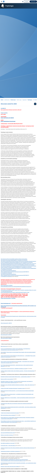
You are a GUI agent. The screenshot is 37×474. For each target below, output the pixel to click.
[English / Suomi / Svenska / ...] (23, 1)
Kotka (2, 99)
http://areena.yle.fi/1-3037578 (6, 334)
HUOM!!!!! (3, 108)
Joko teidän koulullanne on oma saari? (8, 443)
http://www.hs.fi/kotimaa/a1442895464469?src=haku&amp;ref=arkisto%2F (14, 260)
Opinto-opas (19, 99)
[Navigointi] (1, 1)
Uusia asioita (4, 113)
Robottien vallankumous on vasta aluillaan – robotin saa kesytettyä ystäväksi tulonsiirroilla (17, 397)
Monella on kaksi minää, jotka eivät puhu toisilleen (10, 466)
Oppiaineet (25, 99)
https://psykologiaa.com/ (6, 303)
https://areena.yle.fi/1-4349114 (6, 323)
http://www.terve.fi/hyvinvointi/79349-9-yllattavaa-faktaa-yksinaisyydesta (14, 258)
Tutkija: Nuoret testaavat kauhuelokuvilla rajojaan (10, 412)
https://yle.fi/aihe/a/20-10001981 (7, 117)
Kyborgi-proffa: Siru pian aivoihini (7, 379)
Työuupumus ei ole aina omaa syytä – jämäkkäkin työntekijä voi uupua (13, 368)
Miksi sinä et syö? (4, 346)
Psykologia (30, 99)
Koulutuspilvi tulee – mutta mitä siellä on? (8, 445)
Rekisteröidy (33, 1)
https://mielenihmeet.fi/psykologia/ (8, 121)
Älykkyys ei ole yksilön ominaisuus (7, 435)
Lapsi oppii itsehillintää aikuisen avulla (8, 432)
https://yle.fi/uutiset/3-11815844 (8, 298)
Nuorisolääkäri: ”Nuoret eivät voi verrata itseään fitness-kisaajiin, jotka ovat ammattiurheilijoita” (18, 352)
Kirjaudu (26, 1)
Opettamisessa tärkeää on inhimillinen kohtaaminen (10, 451)
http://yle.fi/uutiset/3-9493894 (6, 338)
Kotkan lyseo (13, 99)
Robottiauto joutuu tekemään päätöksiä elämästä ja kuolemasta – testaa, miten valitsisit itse (17, 384)
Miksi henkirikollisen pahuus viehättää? (8, 415)
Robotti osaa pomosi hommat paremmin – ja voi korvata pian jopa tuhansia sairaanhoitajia (17, 390)
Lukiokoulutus (6, 99)
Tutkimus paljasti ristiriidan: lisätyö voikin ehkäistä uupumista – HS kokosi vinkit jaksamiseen (17, 370)
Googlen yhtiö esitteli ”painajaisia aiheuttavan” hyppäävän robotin (13, 388)
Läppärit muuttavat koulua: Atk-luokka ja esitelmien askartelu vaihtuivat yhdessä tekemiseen (17, 447)
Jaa (35, 104)
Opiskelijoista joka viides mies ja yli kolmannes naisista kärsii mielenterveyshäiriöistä (16, 403)
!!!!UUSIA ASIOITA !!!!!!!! (9, 104)
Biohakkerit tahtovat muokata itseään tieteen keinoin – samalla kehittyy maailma (15, 376)
